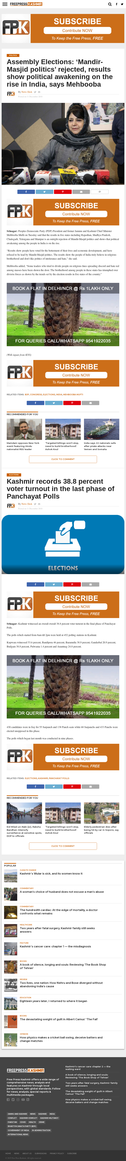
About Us (27, 1153)
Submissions (41, 1153)
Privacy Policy (57, 1153)
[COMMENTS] (100, 191)
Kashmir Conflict (28, 1118)
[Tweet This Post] (44, 191)
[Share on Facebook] (26, 191)
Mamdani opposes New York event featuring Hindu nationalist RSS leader (23, 446)
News (32, 1114)
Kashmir (43, 778)
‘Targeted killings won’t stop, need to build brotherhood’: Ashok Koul (62, 446)
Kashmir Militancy (49, 1118)
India (59, 394)
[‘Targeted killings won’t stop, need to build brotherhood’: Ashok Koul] (63, 439)
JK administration (41, 1130)
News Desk (26, 91)
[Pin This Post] (63, 191)
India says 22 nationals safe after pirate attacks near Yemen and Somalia (100, 446)
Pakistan (12, 1122)
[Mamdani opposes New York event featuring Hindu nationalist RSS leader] (24, 439)
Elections (49, 394)
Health (32, 1122)
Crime (41, 1122)
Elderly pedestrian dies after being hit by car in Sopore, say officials (101, 830)
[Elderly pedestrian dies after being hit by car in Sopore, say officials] (101, 822)
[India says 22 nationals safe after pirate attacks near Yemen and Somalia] (101, 439)
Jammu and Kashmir (17, 1114)
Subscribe (72, 1153)
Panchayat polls (59, 778)
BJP (27, 394)
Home (8, 1153)
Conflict (12, 1118)
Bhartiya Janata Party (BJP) (22, 1126)
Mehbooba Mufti (73, 394)
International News (18, 1134)
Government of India (18, 1130)
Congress (36, 394)
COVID (23, 1122)
